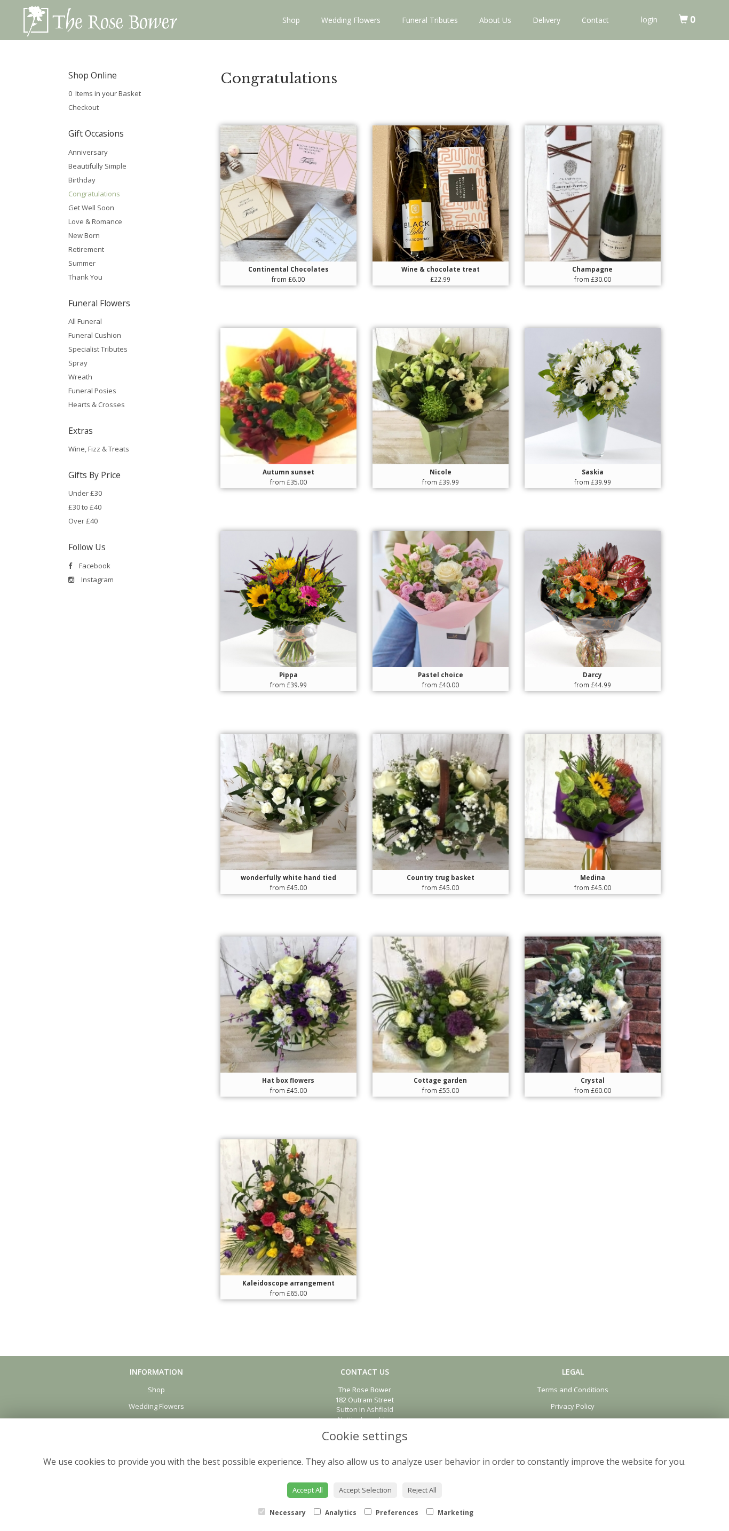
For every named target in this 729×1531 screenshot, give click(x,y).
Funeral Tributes (430, 20)
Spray (78, 363)
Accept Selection (365, 1490)
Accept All (307, 1490)
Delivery (546, 20)
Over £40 (83, 521)
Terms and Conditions (572, 1389)
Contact (595, 20)
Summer (82, 263)
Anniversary (88, 152)
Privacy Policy (573, 1406)
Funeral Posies (92, 390)
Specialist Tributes (98, 349)
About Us (495, 20)
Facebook (93, 565)
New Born (84, 235)
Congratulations (94, 194)
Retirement (86, 249)
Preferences (396, 1512)
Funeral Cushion (94, 335)
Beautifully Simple (97, 166)
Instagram (97, 579)
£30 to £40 (84, 507)
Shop (291, 20)
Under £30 (85, 493)
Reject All (422, 1490)
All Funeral (85, 321)
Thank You (85, 277)
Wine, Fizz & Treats (98, 449)
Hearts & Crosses (96, 404)
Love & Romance (95, 221)
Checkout (83, 107)
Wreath (80, 377)
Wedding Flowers (351, 20)
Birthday (82, 180)
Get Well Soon (91, 207)
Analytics (339, 1512)
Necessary (287, 1512)
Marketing (454, 1512)
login (649, 19)
